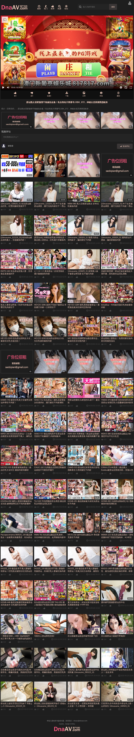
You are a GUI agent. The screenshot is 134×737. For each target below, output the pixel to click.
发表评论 (126, 146)
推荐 (52, 9)
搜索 (113, 7)
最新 (39, 9)
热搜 (59, 9)
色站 (66, 9)
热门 (46, 9)
